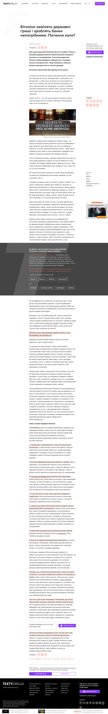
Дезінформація (49, 690)
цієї (59, 643)
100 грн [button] (33, 279)
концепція (56, 659)
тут (72, 602)
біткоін (64, 659)
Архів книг (64, 692)
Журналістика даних (51, 684)
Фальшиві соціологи (51, 688)
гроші (32, 659)
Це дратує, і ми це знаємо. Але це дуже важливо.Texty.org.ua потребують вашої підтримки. (48, 250)
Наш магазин (65, 686)
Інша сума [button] (62, 279)
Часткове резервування (40, 477)
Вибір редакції (33, 692)
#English (31, 695)
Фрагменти (32, 688)
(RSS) (34, 686)
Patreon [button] (34, 288)
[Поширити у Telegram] (45, 47)
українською (18, 703)
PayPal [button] (71, 288)
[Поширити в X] (42, 47)
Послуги (47, 686)
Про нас (31, 684)
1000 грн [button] (51, 279)
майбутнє (39, 659)
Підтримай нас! (65, 684)
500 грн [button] (42, 279)
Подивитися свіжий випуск (94, 56)
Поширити (32, 48)
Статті (31, 686)
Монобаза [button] (60, 288)
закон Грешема (66, 580)
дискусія (71, 659)
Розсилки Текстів (34, 690)
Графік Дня (64, 688)
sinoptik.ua (89, 185)
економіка (47, 659)
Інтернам (48, 695)
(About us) (37, 684)
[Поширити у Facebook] (39, 47)
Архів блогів (65, 690)
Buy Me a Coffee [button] (46, 288)
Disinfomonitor (49, 692)
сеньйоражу (61, 533)
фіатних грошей (52, 323)
